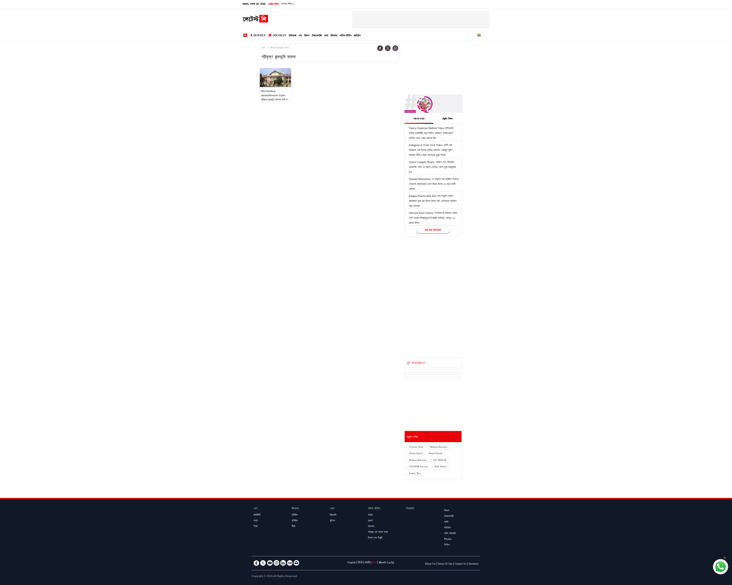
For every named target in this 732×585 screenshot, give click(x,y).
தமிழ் (391, 563)
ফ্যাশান (371, 527)
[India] (479, 36)
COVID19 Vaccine (418, 467)
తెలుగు (382, 563)
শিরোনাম (410, 508)
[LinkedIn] (283, 563)
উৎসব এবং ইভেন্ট (375, 538)
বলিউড (295, 515)
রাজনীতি (257, 515)
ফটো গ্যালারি (450, 534)
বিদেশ (306, 36)
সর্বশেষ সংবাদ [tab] (418, 119)
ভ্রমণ (370, 521)
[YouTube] (270, 563)
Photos (447, 539)
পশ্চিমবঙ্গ (292, 36)
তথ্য (256, 521)
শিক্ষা (256, 527)
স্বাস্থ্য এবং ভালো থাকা (378, 532)
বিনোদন (334, 36)
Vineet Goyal (415, 453)
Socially (279, 36)
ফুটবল (332, 521)
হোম (263, 48)
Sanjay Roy (415, 473)
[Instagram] (276, 563)
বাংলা (374, 563)
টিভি (293, 527)
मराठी (367, 563)
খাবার (370, 515)
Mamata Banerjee (439, 447)
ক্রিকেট (333, 515)
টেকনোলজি (317, 36)
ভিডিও (447, 545)
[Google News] (290, 563)
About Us (430, 564)
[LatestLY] (255, 20)
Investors (473, 564)
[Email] (296, 563)
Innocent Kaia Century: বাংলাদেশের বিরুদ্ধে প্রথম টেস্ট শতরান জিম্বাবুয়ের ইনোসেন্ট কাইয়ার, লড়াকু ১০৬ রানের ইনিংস (433, 218)
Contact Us (460, 564)
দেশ (300, 36)
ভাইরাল (357, 36)
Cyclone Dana (416, 447)
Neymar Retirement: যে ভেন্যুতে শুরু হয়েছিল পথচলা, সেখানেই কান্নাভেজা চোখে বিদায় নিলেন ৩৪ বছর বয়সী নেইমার (434, 184)
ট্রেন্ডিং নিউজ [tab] (447, 119)
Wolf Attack (440, 467)
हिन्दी (360, 563)
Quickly (259, 36)
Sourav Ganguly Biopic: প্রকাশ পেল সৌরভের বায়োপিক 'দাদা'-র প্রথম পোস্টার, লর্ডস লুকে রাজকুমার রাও (432, 167)
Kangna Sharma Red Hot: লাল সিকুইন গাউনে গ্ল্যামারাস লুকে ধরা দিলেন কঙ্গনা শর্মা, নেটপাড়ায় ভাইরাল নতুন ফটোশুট (433, 201)
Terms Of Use (444, 564)
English (352, 563)
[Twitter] (388, 48)
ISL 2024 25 (439, 460)
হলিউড (295, 521)
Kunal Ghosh (435, 453)
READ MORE (433, 230)
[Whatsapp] (395, 48)
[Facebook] (380, 48)
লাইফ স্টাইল (346, 36)
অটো (446, 522)
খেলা (326, 36)
